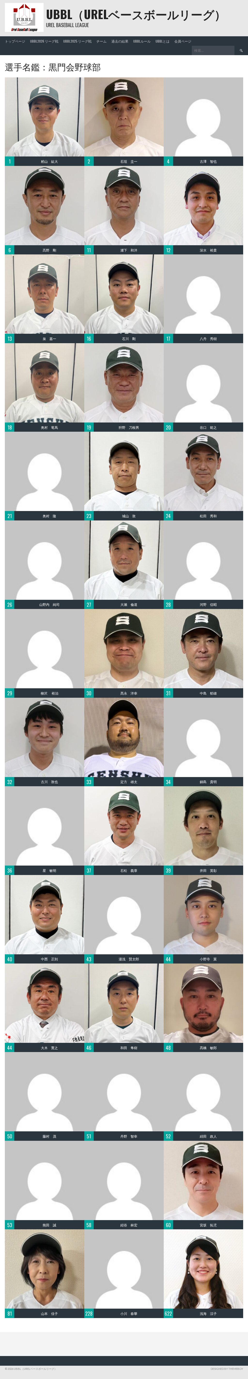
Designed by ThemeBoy (227, 1368)
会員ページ (182, 41)
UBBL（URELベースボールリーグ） (136, 13)
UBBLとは (162, 41)
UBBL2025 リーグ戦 (77, 41)
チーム (101, 41)
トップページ (15, 41)
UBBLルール (142, 41)
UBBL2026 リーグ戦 (44, 41)
